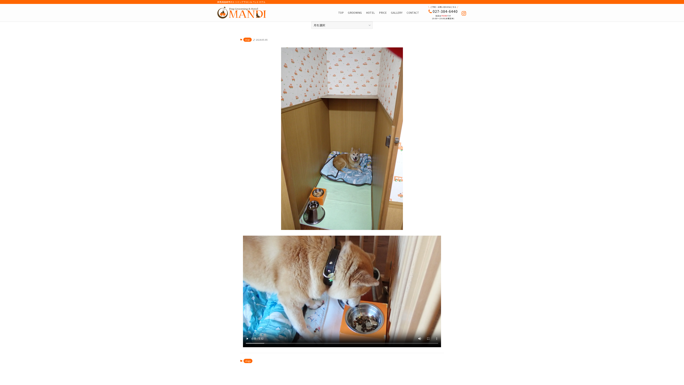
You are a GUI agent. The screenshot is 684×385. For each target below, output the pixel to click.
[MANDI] (241, 13)
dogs (247, 39)
